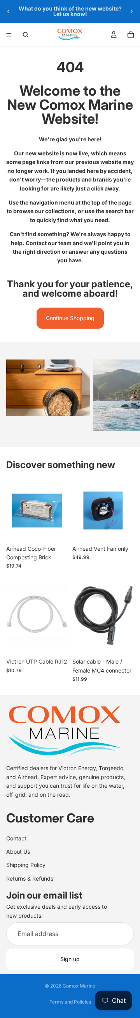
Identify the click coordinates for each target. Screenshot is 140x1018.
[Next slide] (131, 11)
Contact (16, 838)
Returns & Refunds (29, 878)
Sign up (70, 959)
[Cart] (130, 34)
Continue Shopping (70, 318)
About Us (18, 851)
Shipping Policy (26, 865)
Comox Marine (79, 986)
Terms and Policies (70, 1002)
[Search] (25, 34)
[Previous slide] (8, 11)
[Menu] (9, 35)
